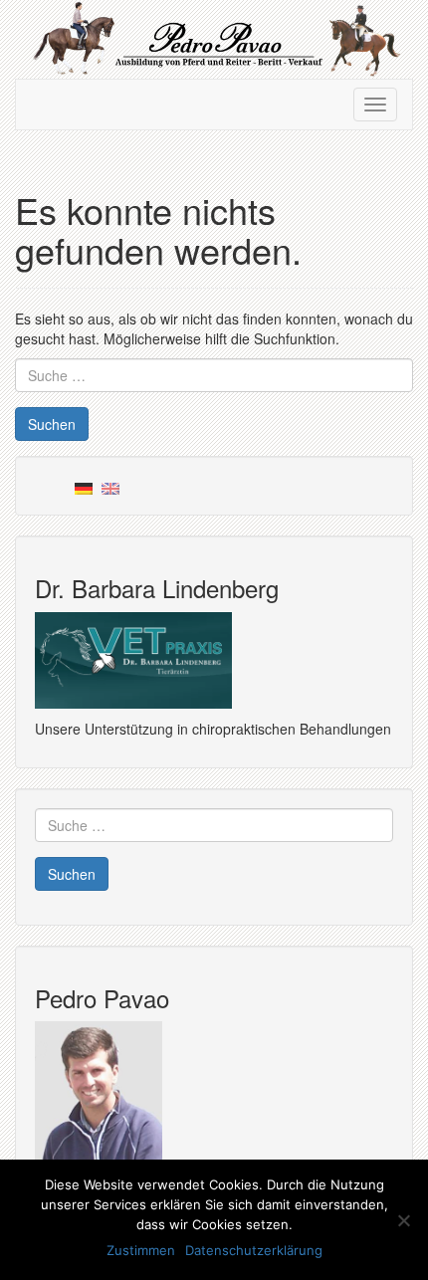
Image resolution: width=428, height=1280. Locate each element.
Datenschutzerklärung (253, 1250)
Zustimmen (141, 1250)
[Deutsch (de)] (84, 486)
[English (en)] (110, 486)
